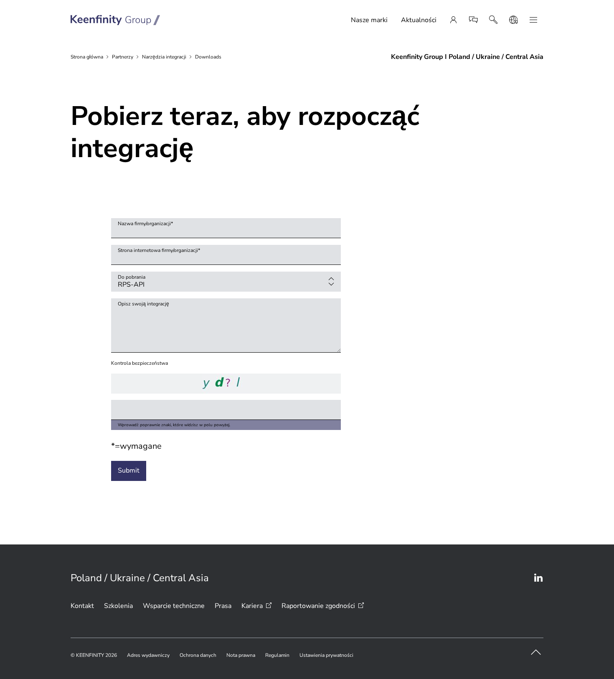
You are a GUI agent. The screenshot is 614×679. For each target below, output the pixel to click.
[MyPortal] (453, 20)
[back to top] (535, 652)
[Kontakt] (473, 20)
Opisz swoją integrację (143, 303)
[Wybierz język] (513, 20)
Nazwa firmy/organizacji (145, 223)
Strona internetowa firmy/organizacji (159, 250)
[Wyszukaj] (493, 20)
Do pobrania (131, 277)
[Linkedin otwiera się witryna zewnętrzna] (538, 578)
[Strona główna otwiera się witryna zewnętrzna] (115, 20)
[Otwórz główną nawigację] (533, 20)
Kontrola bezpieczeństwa (139, 363)
